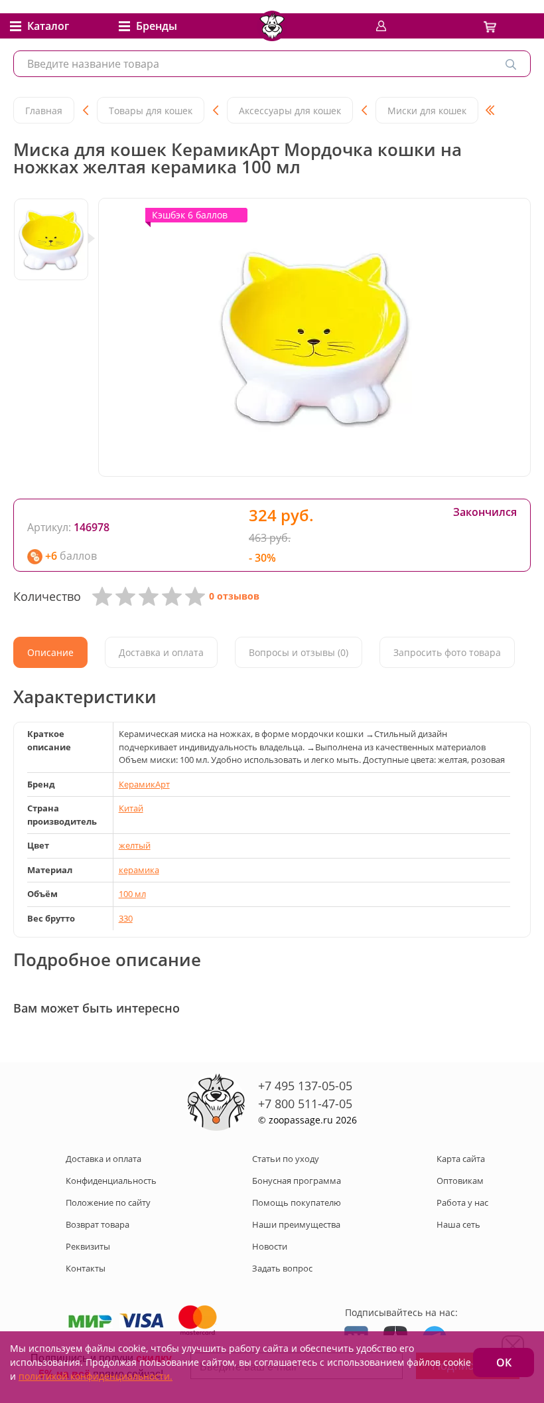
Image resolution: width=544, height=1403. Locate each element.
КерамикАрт (144, 784)
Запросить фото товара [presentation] (447, 652)
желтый (135, 845)
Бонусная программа (296, 1181)
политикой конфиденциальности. (95, 1376)
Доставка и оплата (103, 1159)
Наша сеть (458, 1224)
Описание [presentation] (50, 652)
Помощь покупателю (296, 1202)
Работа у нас (462, 1202)
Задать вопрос (282, 1268)
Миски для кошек (426, 110)
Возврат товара (97, 1224)
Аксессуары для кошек (290, 110)
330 (126, 918)
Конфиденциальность (111, 1181)
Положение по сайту (108, 1202)
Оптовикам (460, 1181)
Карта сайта (461, 1159)
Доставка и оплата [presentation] (161, 652)
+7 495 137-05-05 (305, 1086)
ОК (503, 1362)
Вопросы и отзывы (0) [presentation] (298, 652)
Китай (131, 808)
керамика (139, 870)
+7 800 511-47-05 (305, 1104)
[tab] (50, 652)
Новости (269, 1246)
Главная (43, 110)
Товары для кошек (150, 110)
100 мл (132, 894)
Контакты (85, 1268)
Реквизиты (88, 1246)
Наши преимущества (296, 1224)
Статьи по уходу (285, 1159)
